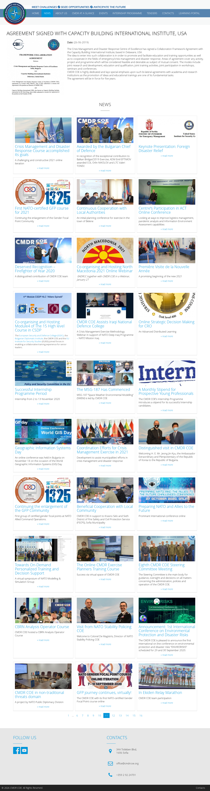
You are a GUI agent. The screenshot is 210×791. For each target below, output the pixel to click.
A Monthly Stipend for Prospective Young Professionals (166, 392)
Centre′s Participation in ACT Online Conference (163, 210)
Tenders (152, 13)
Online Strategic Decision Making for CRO (166, 324)
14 (127, 715)
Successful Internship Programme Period (33, 392)
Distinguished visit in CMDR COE (166, 448)
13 (120, 715)
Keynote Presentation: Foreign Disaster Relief (164, 149)
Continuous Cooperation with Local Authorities (102, 210)
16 (140, 715)
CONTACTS (168, 13)
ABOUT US (61, 13)
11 (106, 715)
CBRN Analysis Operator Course (42, 627)
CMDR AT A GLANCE (83, 13)
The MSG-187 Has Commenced (103, 390)
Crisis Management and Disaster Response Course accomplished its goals (42, 151)
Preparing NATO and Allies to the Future (166, 509)
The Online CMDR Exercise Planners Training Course (99, 567)
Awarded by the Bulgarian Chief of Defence (103, 149)
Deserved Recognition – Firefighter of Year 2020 (35, 269)
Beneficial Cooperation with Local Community (105, 509)
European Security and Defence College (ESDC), (42, 335)
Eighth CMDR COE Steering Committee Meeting (162, 567)
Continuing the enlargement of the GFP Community (41, 509)
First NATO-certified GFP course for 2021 (42, 210)
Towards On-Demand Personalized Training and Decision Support (37, 569)
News (47, 13)
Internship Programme (127, 13)
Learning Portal (189, 13)
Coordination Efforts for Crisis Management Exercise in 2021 (102, 450)
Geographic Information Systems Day (43, 450)
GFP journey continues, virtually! (104, 693)
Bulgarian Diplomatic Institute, (29, 338)
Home (35, 13)
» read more (43, 168)
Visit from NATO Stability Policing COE (104, 629)
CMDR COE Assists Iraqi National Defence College (104, 324)
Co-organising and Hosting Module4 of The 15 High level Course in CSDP (39, 326)
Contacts (200, 787)
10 (99, 715)
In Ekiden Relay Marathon (160, 693)
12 (113, 715)
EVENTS (103, 13)
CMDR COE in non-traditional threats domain (39, 695)
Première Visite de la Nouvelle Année (164, 269)
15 (134, 715)
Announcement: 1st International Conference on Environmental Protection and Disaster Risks (167, 631)
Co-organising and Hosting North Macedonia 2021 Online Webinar (105, 269)
